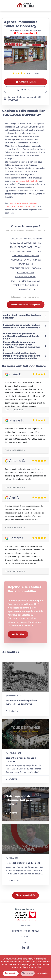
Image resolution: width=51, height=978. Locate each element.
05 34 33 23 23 (27, 90)
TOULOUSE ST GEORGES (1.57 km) (25, 243)
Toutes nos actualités (25, 895)
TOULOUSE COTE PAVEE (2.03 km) (25, 247)
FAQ (25, 942)
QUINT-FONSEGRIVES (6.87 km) (25, 281)
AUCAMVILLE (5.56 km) (25, 277)
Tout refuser (27, 973)
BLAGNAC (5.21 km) (25, 273)
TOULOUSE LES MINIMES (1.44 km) (25, 239)
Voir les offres (18, 634)
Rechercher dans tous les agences (25, 305)
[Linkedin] (23, 948)
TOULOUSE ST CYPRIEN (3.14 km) (25, 260)
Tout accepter (11, 973)
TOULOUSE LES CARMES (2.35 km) (25, 252)
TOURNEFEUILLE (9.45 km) (25, 285)
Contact (25, 937)
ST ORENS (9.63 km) (25, 289)
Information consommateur (25, 931)
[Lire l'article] (25, 689)
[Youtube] (28, 948)
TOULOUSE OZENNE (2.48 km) (25, 256)
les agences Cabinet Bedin (27, 181)
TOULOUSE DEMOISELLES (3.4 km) (25, 268)
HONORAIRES (25, 925)
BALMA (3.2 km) (25, 264)
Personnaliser (42, 973)
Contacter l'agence (27, 82)
